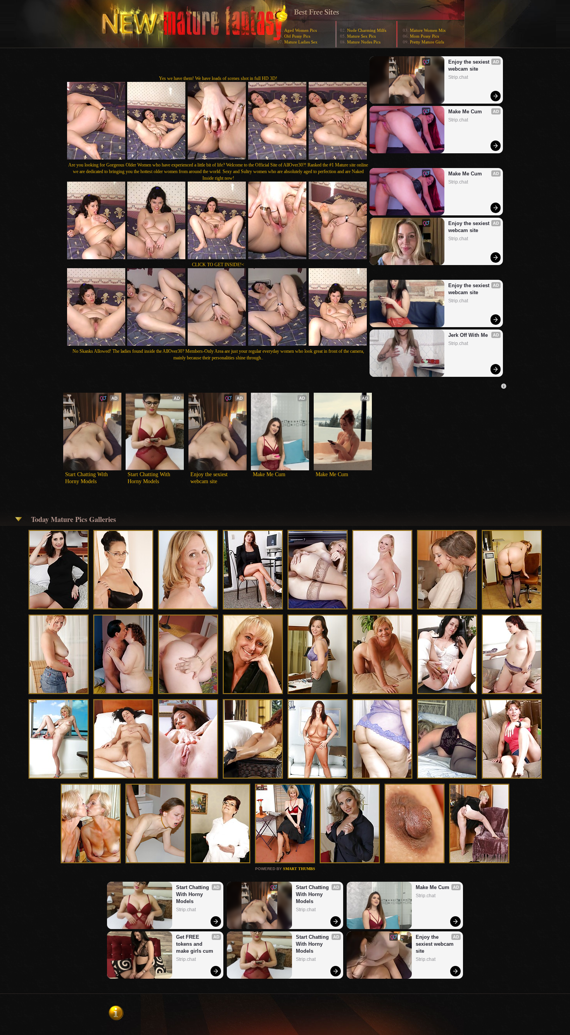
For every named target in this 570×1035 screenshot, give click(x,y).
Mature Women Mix (428, 30)
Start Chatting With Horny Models (87, 478)
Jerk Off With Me (468, 335)
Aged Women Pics (300, 30)
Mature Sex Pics (361, 36)
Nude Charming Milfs (366, 30)
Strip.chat (458, 77)
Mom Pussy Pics (424, 36)
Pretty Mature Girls (427, 42)
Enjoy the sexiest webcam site (469, 65)
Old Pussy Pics (297, 36)
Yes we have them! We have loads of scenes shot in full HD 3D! (218, 78)
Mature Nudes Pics (363, 42)
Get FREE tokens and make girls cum (194, 944)
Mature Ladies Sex (301, 42)
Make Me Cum (465, 111)
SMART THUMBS (299, 869)
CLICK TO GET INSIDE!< (218, 264)
